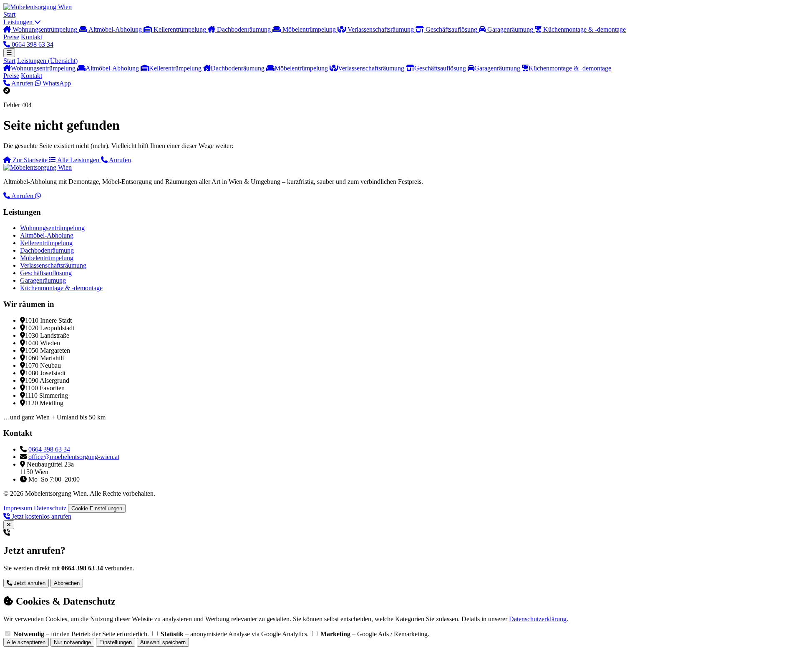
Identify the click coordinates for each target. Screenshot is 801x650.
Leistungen (18, 21)
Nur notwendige (72, 642)
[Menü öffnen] (9, 52)
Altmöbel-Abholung (113, 68)
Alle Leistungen (78, 159)
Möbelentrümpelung (302, 68)
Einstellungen (115, 642)
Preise (11, 36)
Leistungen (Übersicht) (47, 60)
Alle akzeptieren (26, 642)
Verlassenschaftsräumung (372, 68)
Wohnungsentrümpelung (44, 68)
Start (9, 14)
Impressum (17, 508)
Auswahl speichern (163, 642)
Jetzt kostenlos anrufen (40, 516)
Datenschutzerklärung (538, 618)
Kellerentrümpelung (176, 68)
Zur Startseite (30, 159)
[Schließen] (8, 524)
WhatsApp (56, 83)
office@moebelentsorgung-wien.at (73, 456)
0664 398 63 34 (31, 44)
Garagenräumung (498, 68)
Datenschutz (50, 508)
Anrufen (22, 83)
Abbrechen (67, 583)
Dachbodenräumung (238, 68)
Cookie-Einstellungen (96, 508)
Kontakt (31, 36)
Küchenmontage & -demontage (570, 68)
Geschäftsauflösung (441, 68)
